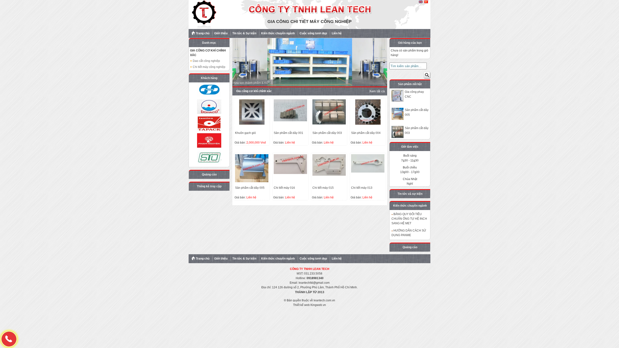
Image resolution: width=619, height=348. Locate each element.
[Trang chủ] (309, 28)
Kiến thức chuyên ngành (278, 33)
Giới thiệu (221, 33)
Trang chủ (202, 33)
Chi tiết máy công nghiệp (208, 67)
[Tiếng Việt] (426, 2)
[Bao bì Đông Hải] (209, 106)
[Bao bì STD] (209, 157)
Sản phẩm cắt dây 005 (250, 187)
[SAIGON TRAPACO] (209, 89)
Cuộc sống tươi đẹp (313, 33)
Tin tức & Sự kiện (244, 33)
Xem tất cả (377, 91)
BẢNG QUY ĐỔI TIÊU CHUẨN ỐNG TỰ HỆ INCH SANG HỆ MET (409, 218)
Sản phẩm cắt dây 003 (327, 133)
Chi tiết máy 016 (284, 187)
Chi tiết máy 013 (361, 187)
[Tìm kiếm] (427, 76)
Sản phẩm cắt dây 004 (366, 133)
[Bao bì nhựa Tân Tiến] (209, 123)
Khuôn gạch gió (245, 133)
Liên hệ (337, 33)
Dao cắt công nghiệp (206, 61)
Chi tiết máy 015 (323, 187)
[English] (421, 2)
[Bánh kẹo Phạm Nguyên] (209, 140)
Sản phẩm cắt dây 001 (288, 133)
